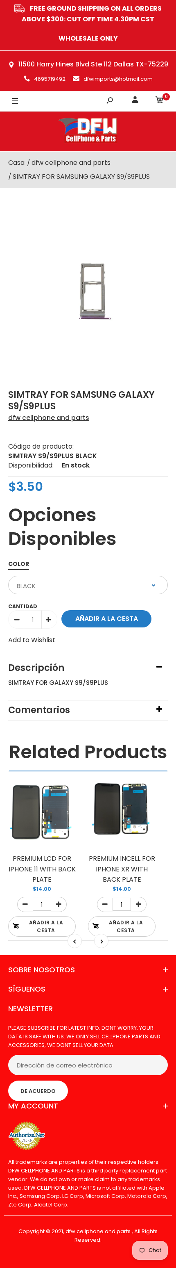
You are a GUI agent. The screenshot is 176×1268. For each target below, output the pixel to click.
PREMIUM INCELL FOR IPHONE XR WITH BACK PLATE (122, 869)
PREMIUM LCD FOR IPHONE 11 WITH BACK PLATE (42, 869)
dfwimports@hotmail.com (118, 79)
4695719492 (49, 79)
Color (18, 564)
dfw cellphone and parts (48, 417)
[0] (160, 101)
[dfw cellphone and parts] (88, 131)
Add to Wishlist (31, 640)
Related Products (88, 752)
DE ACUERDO (38, 1091)
